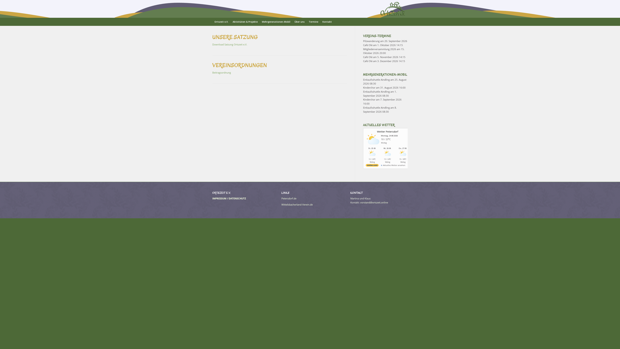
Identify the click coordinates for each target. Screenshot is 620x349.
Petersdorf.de (288, 198)
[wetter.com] (372, 166)
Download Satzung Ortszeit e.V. (229, 44)
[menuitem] (221, 22)
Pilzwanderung (371, 41)
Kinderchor (369, 87)
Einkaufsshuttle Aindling (376, 79)
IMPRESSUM (219, 198)
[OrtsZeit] (393, 9)
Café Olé (367, 45)
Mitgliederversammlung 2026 (379, 49)
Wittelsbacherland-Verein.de (297, 204)
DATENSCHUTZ (237, 198)
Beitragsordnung (221, 72)
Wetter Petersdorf (387, 131)
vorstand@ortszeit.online (374, 202)
